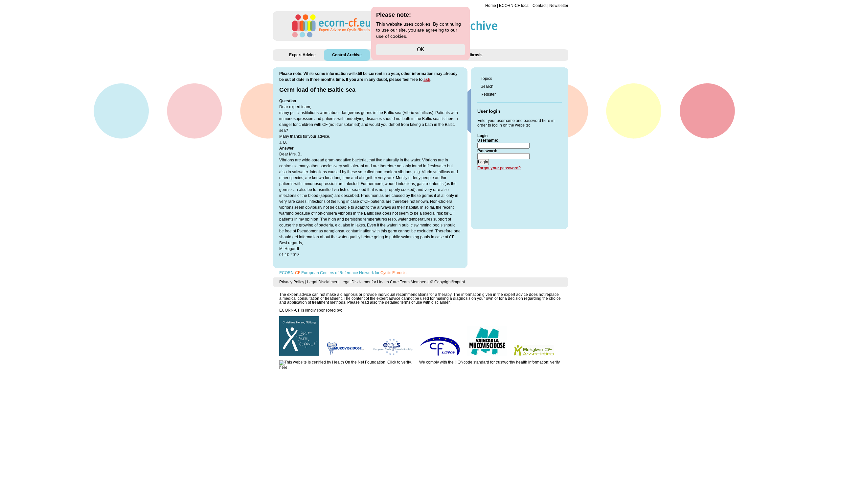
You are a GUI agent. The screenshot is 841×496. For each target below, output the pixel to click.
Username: (487, 140)
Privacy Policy (291, 282)
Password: (487, 151)
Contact (539, 5)
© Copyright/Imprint (447, 282)
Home (490, 5)
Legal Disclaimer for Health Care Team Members (383, 282)
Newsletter (558, 5)
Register (488, 94)
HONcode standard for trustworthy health (491, 362)
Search (487, 86)
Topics (486, 78)
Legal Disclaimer (322, 282)
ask (426, 79)
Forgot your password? (499, 168)
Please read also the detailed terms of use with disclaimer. (398, 302)
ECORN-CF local (514, 5)
